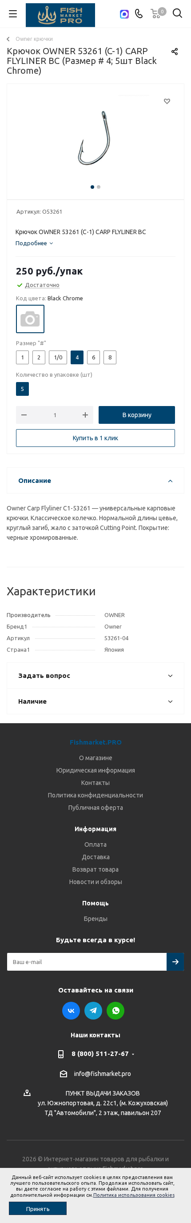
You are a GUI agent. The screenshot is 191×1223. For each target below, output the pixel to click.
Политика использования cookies (134, 1195)
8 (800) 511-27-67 (100, 1053)
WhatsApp (115, 1011)
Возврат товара (95, 869)
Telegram (93, 1011)
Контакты (95, 782)
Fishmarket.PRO (96, 742)
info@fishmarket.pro (102, 1073)
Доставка (96, 856)
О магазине (95, 757)
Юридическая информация (95, 770)
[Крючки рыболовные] (95, 139)
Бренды (95, 918)
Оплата (95, 844)
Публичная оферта (95, 807)
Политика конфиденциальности (95, 795)
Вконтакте (71, 1011)
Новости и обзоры (95, 881)
